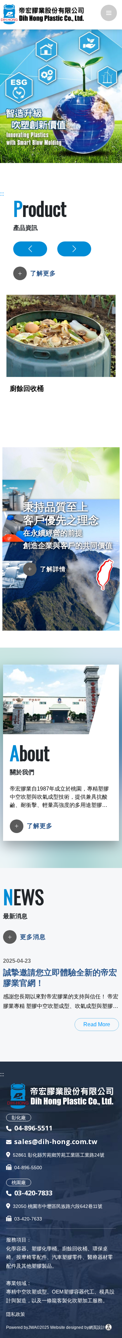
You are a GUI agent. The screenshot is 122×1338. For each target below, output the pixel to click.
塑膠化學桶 (44, 1248)
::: (2, 194)
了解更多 (43, 273)
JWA (32, 1327)
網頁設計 (97, 1327)
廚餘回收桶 (74, 1248)
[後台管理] (108, 1327)
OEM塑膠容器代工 (73, 1292)
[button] (30, 248)
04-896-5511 (33, 1128)
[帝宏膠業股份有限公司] (42, 14)
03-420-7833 (33, 1192)
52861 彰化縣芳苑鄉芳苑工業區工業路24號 (58, 1155)
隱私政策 (15, 1314)
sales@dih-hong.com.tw (55, 1141)
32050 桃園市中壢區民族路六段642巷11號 (57, 1206)
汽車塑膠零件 (67, 1257)
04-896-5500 (28, 1167)
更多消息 (33, 937)
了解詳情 (53, 569)
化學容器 (16, 1248)
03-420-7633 (28, 1219)
